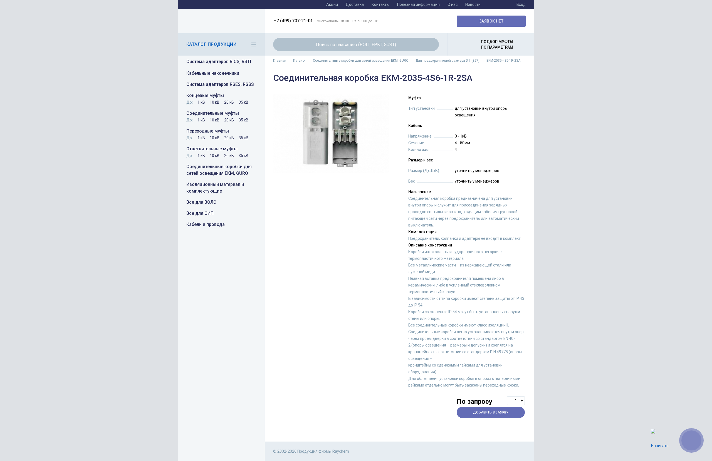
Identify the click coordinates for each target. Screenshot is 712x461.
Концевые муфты (205, 95)
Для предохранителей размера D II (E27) (447, 61)
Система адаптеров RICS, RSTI (218, 61)
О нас (453, 4)
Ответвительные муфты (212, 148)
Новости (473, 4)
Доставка (355, 4)
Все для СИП (200, 213)
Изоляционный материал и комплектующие (215, 188)
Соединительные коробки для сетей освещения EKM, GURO (219, 170)
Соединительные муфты (212, 113)
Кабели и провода (205, 224)
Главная (279, 61)
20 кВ (229, 102)
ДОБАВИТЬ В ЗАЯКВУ (490, 412)
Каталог (299, 61)
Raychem (220, 21)
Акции (332, 4)
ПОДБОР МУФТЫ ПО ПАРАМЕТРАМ (497, 44)
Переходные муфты (207, 131)
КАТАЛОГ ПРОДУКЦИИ (211, 44)
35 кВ (243, 102)
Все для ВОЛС (201, 202)
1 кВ (201, 102)
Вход (521, 4)
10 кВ (214, 102)
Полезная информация (418, 4)
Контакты (380, 4)
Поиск (431, 44)
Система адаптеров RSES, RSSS (220, 84)
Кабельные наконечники (212, 73)
